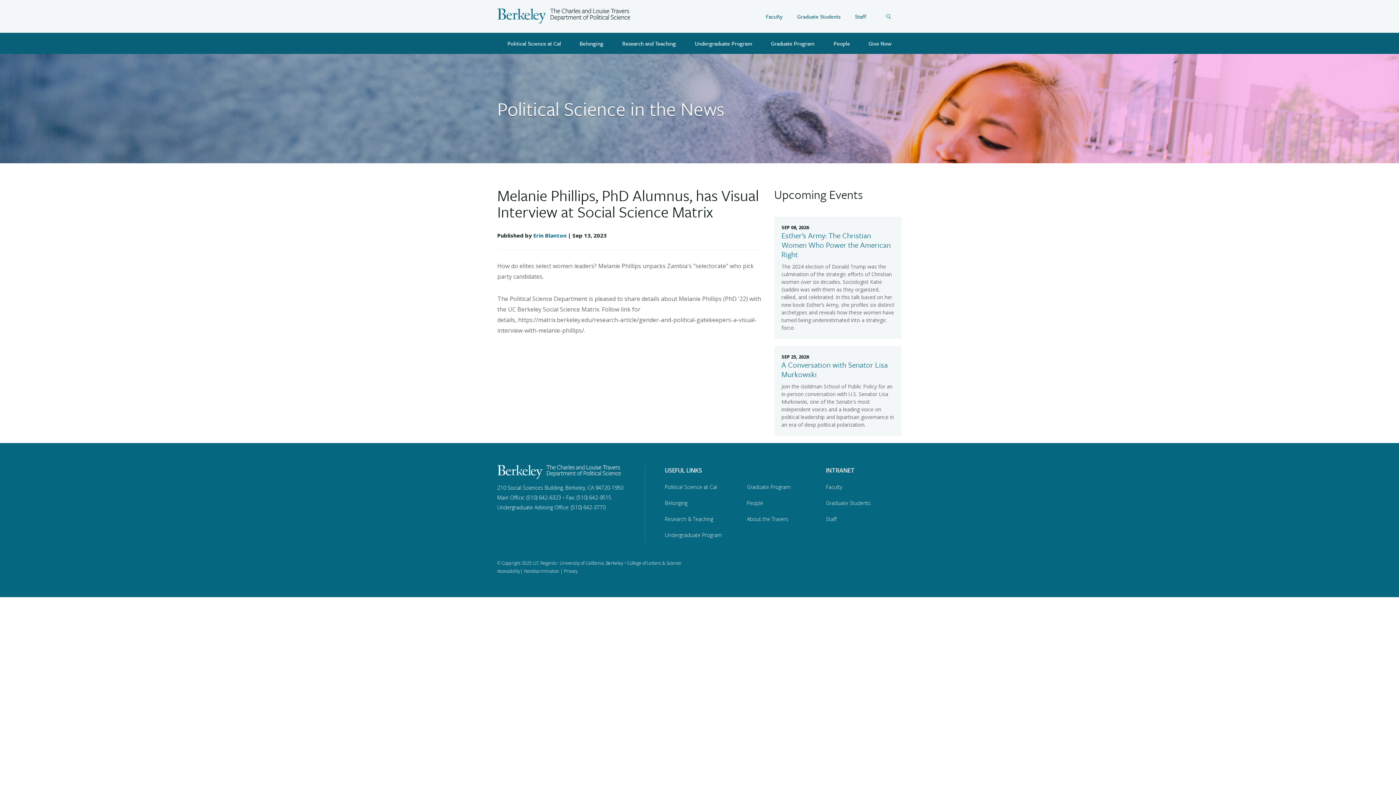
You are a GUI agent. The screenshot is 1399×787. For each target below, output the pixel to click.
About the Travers (767, 519)
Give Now (880, 43)
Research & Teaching (689, 519)
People (842, 43)
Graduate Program (793, 43)
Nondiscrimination (541, 571)
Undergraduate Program (723, 43)
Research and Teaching (649, 43)
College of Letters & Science (654, 563)
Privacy (571, 571)
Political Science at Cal (534, 43)
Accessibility (508, 571)
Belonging (591, 43)
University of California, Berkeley (591, 563)
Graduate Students (818, 16)
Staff (860, 16)
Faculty (774, 16)
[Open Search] (894, 16)
